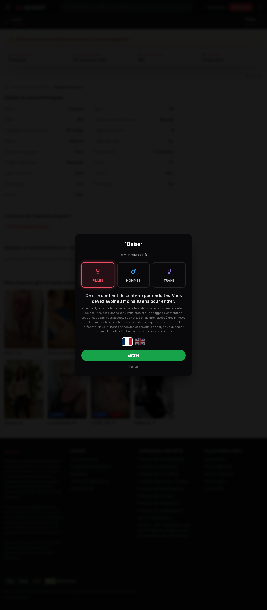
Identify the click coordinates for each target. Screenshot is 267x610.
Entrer (133, 355)
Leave (133, 367)
